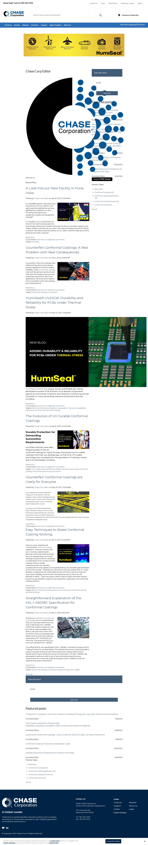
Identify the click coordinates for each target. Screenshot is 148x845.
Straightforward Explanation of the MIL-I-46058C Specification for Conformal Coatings (53, 602)
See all (94, 209)
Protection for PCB (33, 410)
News (99, 189)
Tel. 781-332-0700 (83, 817)
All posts (29, 674)
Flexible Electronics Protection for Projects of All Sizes (107, 170)
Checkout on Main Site (130, 15)
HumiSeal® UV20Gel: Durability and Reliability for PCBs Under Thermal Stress (54, 302)
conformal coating (44, 547)
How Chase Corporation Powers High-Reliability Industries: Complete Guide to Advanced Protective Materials (107, 129)
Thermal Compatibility (76, 408)
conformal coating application (42, 771)
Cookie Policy (55, 841)
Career (117, 809)
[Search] (99, 15)
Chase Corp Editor (41, 198)
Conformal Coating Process (59, 670)
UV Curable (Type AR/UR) (41, 469)
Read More (30, 237)
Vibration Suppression (58, 408)
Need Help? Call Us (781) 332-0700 (18, 3)
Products (118, 802)
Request (102, 179)
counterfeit (52, 292)
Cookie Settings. (9, 843)
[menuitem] (94, 3)
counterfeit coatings (47, 270)
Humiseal (35, 242)
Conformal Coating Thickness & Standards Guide (106, 158)
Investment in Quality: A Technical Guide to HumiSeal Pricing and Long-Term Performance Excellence (105, 111)
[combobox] (63, 15)
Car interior (56, 471)
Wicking (36, 592)
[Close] (145, 841)
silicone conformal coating (41, 590)
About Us (133, 806)
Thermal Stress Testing (51, 410)
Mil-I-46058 (75, 670)
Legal (131, 809)
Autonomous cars (44, 471)
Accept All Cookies (113, 841)
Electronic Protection (40, 408)
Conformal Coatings (39, 292)
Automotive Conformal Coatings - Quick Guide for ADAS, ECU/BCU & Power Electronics (107, 146)
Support (117, 806)
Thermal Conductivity (69, 469)
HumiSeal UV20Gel (35, 389)
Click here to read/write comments (50, 240)
